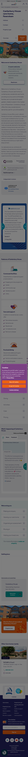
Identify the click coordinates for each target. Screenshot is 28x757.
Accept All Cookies (14, 386)
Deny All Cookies (14, 382)
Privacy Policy (10, 378)
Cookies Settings (14, 390)
